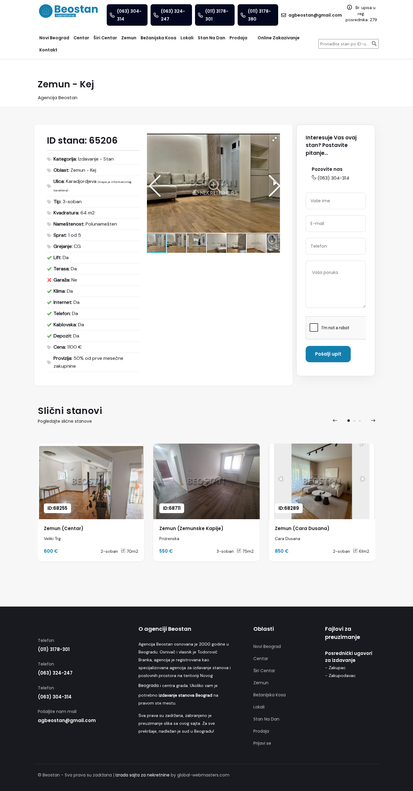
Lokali (259, 707)
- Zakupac (335, 667)
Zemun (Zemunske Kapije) (191, 528)
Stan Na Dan (266, 719)
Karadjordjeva (81, 181)
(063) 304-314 (333, 178)
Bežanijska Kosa (269, 695)
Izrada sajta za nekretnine (142, 775)
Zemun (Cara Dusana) (302, 528)
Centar (260, 659)
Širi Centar (264, 671)
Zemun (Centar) (63, 528)
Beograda (148, 685)
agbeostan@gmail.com (67, 720)
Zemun (260, 683)
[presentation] (335, 420)
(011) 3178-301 (54, 649)
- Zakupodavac (340, 675)
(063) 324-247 (55, 673)
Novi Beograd (267, 646)
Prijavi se (262, 743)
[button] (274, 139)
